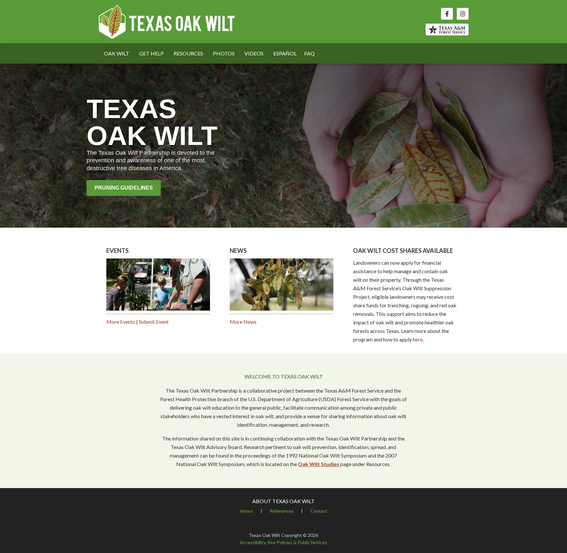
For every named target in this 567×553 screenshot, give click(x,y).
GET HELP (151, 53)
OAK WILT (116, 53)
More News (243, 321)
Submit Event (154, 321)
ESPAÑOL (285, 53)
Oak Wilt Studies (318, 464)
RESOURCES (188, 53)
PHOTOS (224, 53)
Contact (318, 511)
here (418, 339)
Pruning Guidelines (123, 188)
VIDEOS (253, 53)
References (282, 511)
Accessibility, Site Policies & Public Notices (283, 542)
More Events (120, 321)
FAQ (309, 53)
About (246, 511)
